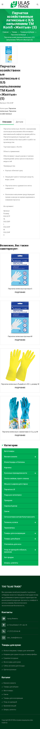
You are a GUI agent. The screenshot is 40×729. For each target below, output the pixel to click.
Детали (19, 122)
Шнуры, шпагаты (11, 563)
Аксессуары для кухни (12, 662)
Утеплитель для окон (12, 544)
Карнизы (8, 468)
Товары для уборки (27, 32)
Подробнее (20, 292)
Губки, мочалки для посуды (14, 666)
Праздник (8, 500)
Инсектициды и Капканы (14, 462)
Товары (14, 32)
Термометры (9, 528)
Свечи (6, 511)
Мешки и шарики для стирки (16, 484)
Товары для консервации (20, 533)
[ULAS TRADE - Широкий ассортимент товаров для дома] (20, 4)
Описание (7, 122)
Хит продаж (9, 557)
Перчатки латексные (18, 35)
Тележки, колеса (20, 522)
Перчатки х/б (9, 489)
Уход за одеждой (10, 702)
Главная (6, 32)
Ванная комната (20, 456)
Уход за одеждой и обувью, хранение (20, 551)
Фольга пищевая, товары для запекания (19, 651)
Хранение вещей (10, 706)
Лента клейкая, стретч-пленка (16, 478)
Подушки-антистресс (13, 495)
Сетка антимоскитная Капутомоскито (19, 517)
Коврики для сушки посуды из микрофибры (20, 654)
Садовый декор (10, 506)
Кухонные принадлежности (20, 473)
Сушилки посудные (11, 658)
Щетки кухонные (10, 670)
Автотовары (9, 451)
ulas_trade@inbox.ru (14, 638)
